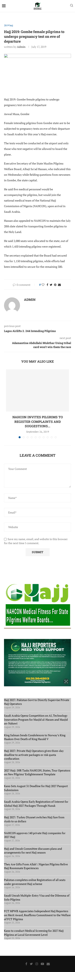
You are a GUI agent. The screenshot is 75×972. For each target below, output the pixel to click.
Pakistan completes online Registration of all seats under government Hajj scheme (34, 882)
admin (21, 47)
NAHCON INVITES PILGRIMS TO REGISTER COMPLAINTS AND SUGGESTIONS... (37, 421)
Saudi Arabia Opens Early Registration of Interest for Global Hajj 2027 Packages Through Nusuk (36, 803)
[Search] (71, 6)
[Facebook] (26, 964)
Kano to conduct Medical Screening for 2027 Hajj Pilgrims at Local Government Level (34, 933)
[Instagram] (36, 964)
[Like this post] (43, 285)
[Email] (48, 964)
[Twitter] (31, 964)
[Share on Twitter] (51, 285)
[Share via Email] (59, 285)
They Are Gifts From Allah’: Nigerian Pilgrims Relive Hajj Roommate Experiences (36, 866)
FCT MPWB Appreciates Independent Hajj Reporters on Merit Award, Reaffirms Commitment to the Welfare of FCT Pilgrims (37, 915)
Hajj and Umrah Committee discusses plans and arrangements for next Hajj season (33, 851)
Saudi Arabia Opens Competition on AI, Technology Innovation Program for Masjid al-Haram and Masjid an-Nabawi (36, 719)
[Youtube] (42, 964)
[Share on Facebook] (47, 285)
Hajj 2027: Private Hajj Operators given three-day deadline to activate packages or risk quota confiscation (34, 754)
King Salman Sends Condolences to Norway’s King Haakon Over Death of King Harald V (34, 737)
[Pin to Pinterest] (55, 285)
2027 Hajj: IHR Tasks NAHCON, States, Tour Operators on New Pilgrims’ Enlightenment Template (37, 772)
